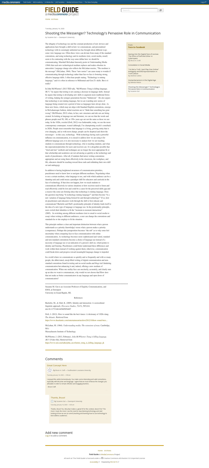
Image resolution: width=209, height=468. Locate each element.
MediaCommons (107, 454)
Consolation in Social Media (139, 65)
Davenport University (66, 37)
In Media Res (49, 2)
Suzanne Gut (52, 37)
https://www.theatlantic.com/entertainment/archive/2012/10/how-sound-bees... (76, 320)
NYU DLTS (113, 462)
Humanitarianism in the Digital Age (142, 80)
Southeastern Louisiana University (79, 370)
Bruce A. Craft (60, 370)
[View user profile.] (50, 370)
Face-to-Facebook (136, 47)
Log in (203, 2)
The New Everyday (90, 2)
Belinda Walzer (136, 82)
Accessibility (94, 462)
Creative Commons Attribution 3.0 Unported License (124, 458)
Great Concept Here (57, 365)
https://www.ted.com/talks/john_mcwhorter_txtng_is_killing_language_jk (74, 342)
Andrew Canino (136, 76)
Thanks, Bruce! (58, 397)
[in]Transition (60, 2)
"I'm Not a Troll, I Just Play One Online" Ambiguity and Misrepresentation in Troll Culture (143, 71)
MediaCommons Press (74, 2)
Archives (54, 19)
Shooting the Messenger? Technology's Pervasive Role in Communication (144, 88)
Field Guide (27, 2)
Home (47, 19)
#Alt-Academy (38, 2)
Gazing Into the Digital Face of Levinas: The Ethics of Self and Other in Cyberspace (143, 56)
